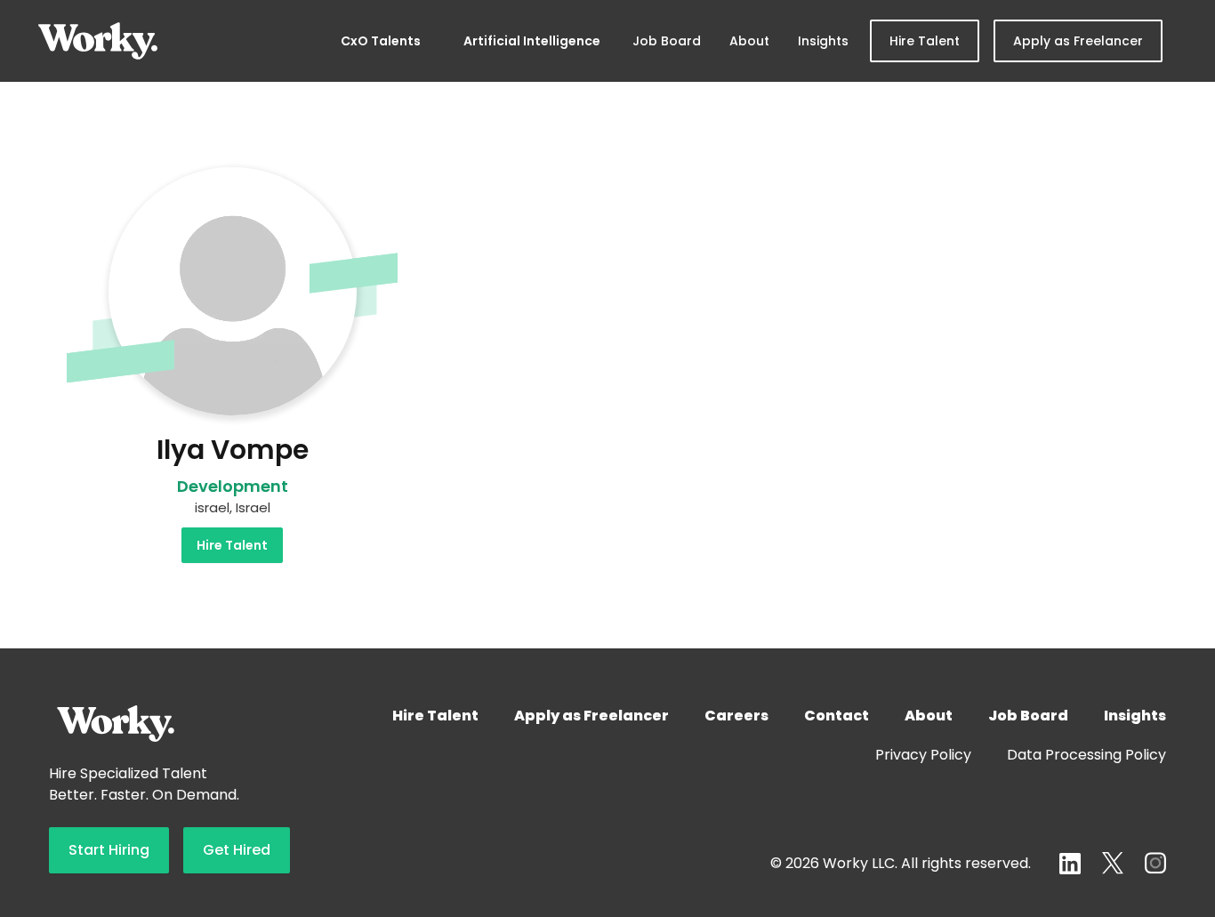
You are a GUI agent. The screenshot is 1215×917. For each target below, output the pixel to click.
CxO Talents (381, 41)
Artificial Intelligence (531, 41)
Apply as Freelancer (1078, 41)
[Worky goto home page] (97, 41)
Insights (823, 41)
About (749, 41)
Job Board (666, 41)
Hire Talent (924, 41)
